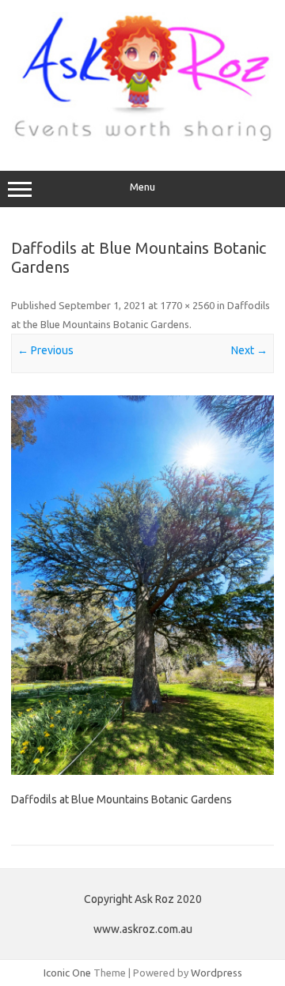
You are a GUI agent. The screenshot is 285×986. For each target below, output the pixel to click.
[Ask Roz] (142, 137)
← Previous (45, 350)
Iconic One (67, 972)
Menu (142, 187)
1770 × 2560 (187, 305)
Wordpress (216, 972)
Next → (249, 350)
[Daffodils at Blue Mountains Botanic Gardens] (142, 585)
